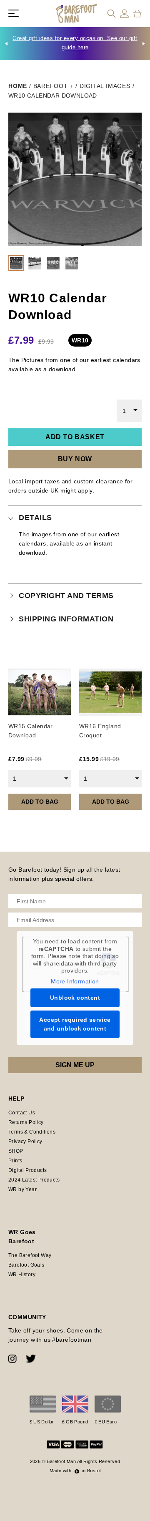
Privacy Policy (25, 1141)
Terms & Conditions (31, 1132)
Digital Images (105, 86)
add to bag (39, 801)
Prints (15, 1161)
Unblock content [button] (75, 997)
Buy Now (75, 459)
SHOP (15, 1151)
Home (17, 86)
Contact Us (21, 1113)
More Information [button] (75, 981)
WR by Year (22, 1189)
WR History (21, 1274)
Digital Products (27, 1170)
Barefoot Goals (26, 1265)
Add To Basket (75, 436)
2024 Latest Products (34, 1180)
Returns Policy (26, 1122)
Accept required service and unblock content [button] (74, 1024)
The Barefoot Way (29, 1255)
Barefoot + (53, 86)
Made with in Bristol (75, 1470)
